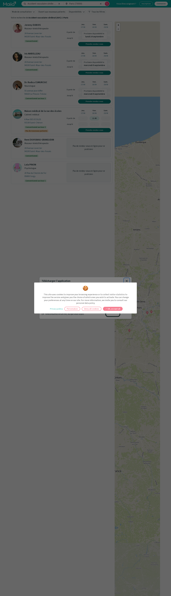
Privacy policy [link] (56, 309)
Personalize (72, 308)
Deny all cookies (91, 308)
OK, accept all (113, 308)
